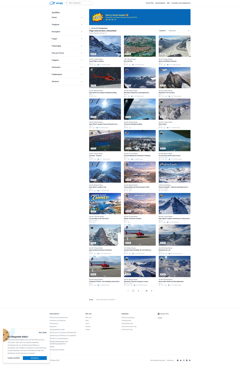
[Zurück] (128, 291)
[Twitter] (181, 360)
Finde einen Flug (127, 329)
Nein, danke (43, 332)
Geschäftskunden (127, 323)
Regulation (53, 326)
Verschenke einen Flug (129, 326)
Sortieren (162, 31)
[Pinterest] (189, 360)
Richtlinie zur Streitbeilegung (59, 338)
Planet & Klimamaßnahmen (59, 317)
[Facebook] (177, 360)
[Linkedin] (187, 360)
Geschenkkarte (160, 3)
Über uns (88, 317)
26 (146, 291)
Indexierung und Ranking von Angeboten (63, 335)
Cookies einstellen (14, 358)
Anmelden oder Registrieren (180, 3)
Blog (87, 320)
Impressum (170, 360)
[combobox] (78, 3)
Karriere (88, 326)
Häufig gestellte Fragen (57, 329)
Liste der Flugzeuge (128, 317)
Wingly (91, 299)
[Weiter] (152, 291)
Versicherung (54, 323)
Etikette (52, 347)
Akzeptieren (35, 358)
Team (87, 323)
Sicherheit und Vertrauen (58, 320)
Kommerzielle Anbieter (57, 350)
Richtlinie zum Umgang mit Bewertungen (63, 332)
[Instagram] (183, 360)
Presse (88, 329)
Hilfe (168, 3)
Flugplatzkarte (126, 320)
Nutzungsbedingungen (157, 360)
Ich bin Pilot (150, 3)
